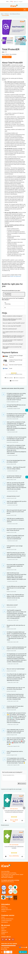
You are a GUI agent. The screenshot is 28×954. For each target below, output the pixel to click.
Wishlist (3, 933)
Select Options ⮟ (7, 56)
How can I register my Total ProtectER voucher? (14, 323)
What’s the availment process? (10, 328)
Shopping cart (4, 932)
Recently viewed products (7, 918)
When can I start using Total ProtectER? (12, 326)
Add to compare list (20, 377)
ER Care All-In (14, 808)
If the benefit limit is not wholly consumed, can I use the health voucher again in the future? (13, 336)
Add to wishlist (9, 377)
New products (4, 922)
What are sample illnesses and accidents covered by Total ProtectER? (12, 319)
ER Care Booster (14, 844)
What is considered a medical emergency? (12, 316)
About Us (3, 906)
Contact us (3, 911)
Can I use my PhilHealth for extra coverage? (13, 344)
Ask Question (22, 783)
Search (3, 917)
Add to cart (23, 952)
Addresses (3, 930)
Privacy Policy (4, 907)
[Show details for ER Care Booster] (14, 836)
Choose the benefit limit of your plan (11, 290)
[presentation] (2, 40)
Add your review (18, 374)
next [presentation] (24, 808)
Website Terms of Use (6, 909)
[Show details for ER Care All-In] (14, 800)
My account (4, 927)
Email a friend (15, 380)
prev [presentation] (4, 808)
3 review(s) (11, 374)
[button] (26, 947)
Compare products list (6, 920)
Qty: (2, 952)
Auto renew (23, 947)
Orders (2, 928)
